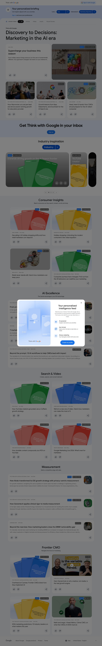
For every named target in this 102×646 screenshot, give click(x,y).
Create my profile (67, 342)
